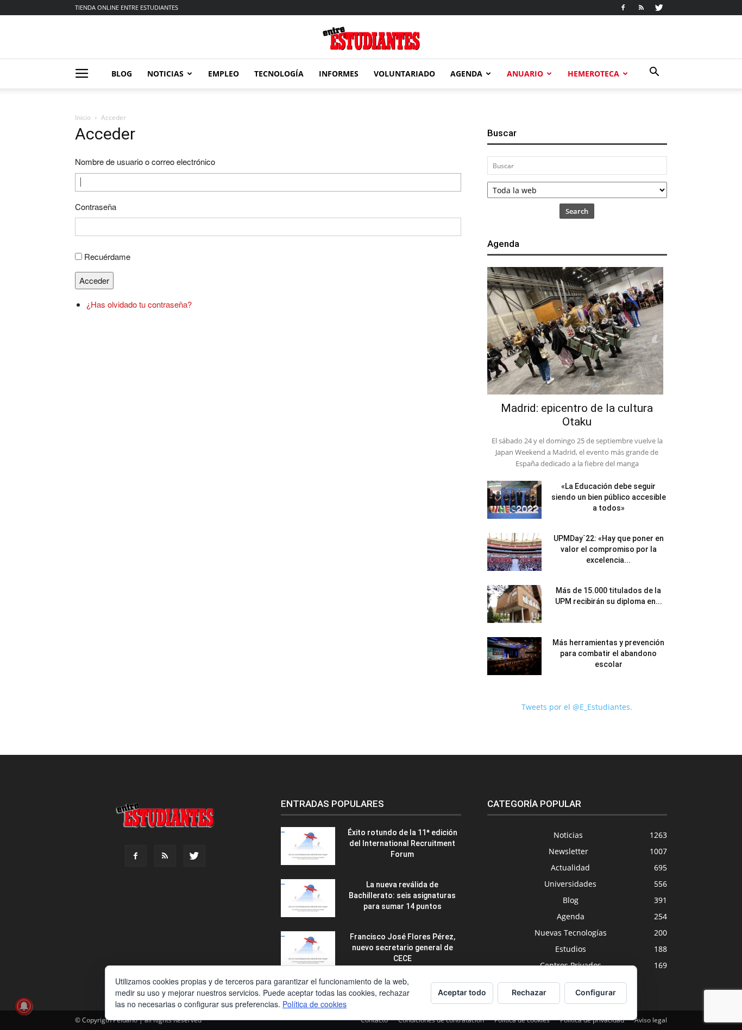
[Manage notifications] (24, 1006)
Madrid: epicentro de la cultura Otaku (577, 415)
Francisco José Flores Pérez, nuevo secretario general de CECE (402, 947)
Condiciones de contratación (441, 1020)
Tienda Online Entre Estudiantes (126, 7)
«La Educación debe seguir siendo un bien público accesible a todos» (608, 497)
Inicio (83, 117)
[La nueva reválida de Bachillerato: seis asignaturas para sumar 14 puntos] (308, 898)
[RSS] (641, 7)
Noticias (165, 73)
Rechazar (529, 992)
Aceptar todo (462, 992)
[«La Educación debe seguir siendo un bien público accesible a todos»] (514, 500)
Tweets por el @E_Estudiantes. (576, 707)
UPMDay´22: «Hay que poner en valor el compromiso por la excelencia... (609, 549)
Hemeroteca (593, 73)
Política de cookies (522, 1020)
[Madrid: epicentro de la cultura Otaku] (577, 331)
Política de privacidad (592, 1020)
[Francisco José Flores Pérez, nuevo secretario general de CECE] (308, 950)
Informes (339, 73)
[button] (654, 73)
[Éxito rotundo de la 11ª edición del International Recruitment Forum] (308, 846)
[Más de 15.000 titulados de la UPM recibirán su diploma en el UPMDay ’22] (514, 604)
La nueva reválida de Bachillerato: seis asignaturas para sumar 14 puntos (402, 895)
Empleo (223, 73)
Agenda (466, 73)
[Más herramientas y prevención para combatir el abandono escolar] (514, 656)
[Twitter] (659, 7)
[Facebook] (623, 7)
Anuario (525, 73)
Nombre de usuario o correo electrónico (145, 161)
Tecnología (279, 73)
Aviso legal (650, 1020)
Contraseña (95, 206)
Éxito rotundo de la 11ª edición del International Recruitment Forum (402, 843)
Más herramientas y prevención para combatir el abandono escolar (608, 653)
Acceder (94, 280)
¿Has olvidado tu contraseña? (139, 304)
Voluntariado (404, 73)
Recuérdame (107, 256)
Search (576, 211)
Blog (121, 73)
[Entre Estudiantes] (371, 38)
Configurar (595, 992)
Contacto (374, 1020)
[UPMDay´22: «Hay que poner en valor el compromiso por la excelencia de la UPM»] (514, 552)
